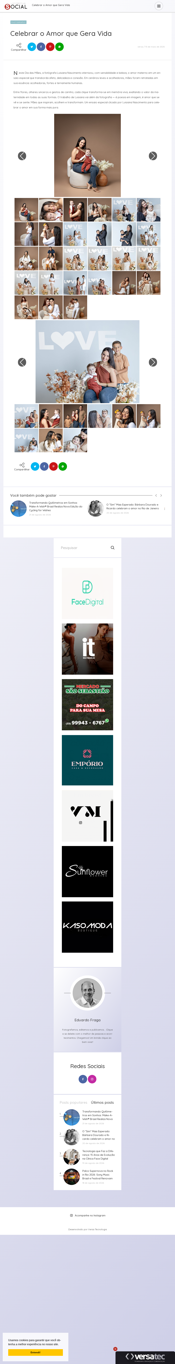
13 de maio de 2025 (155, 46)
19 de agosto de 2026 (93, 1163)
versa (140, 46)
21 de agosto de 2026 (40, 514)
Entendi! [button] (36, 1352)
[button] (59, 1344)
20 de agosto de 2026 (117, 513)
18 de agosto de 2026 (93, 1183)
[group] (87, 593)
